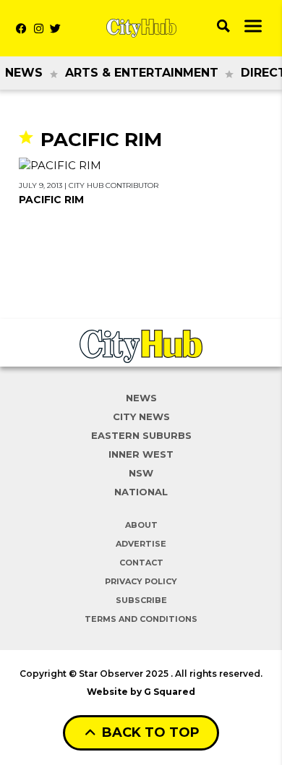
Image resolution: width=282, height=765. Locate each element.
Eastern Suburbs (141, 435)
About (141, 525)
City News (141, 416)
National (141, 491)
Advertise (141, 544)
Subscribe (141, 600)
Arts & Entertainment (141, 73)
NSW (141, 473)
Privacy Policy (141, 581)
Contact (141, 562)
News (24, 73)
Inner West (141, 454)
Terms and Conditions (141, 619)
